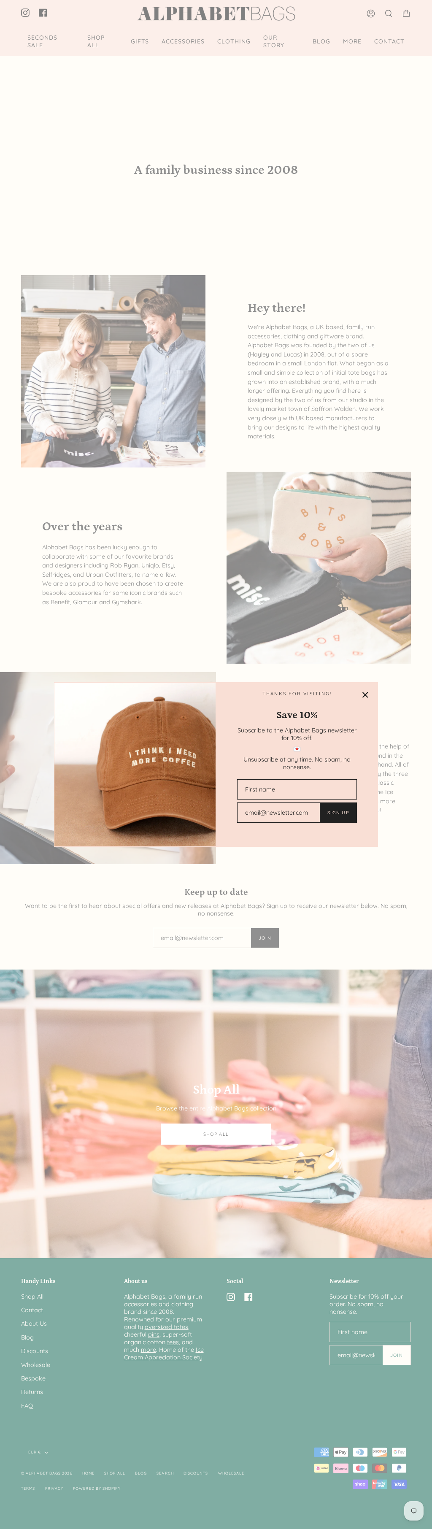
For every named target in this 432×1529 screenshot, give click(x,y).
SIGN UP (338, 813)
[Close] (365, 695)
